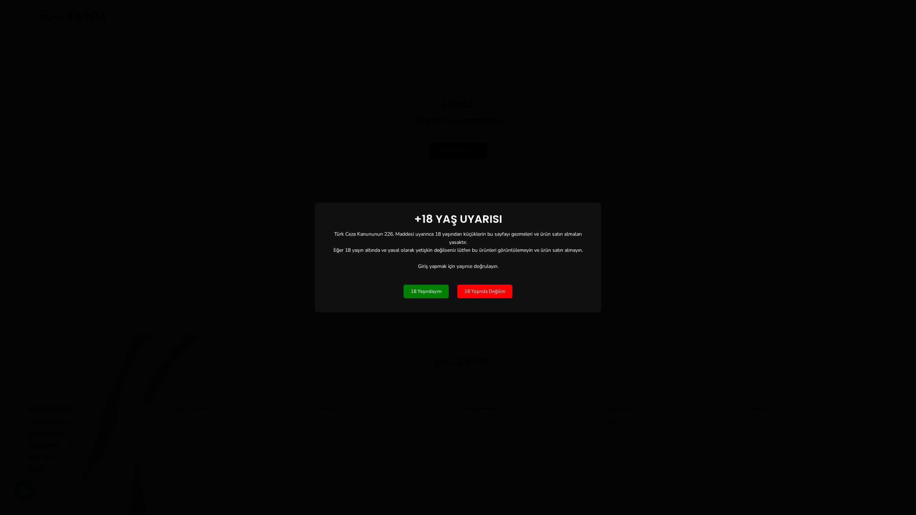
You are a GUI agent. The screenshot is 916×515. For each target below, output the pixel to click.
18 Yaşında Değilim (484, 291)
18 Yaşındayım (426, 291)
